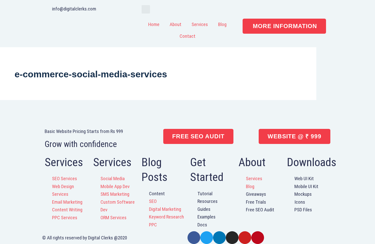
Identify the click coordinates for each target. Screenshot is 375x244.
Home (153, 24)
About (175, 24)
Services (200, 24)
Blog (222, 24)
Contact (187, 36)
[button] (146, 9)
